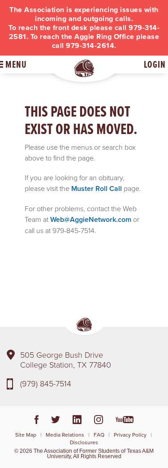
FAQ (99, 434)
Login (155, 64)
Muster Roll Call (96, 188)
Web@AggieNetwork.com (90, 219)
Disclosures (84, 442)
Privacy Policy (130, 434)
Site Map (25, 434)
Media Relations (65, 434)
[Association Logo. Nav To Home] (84, 68)
